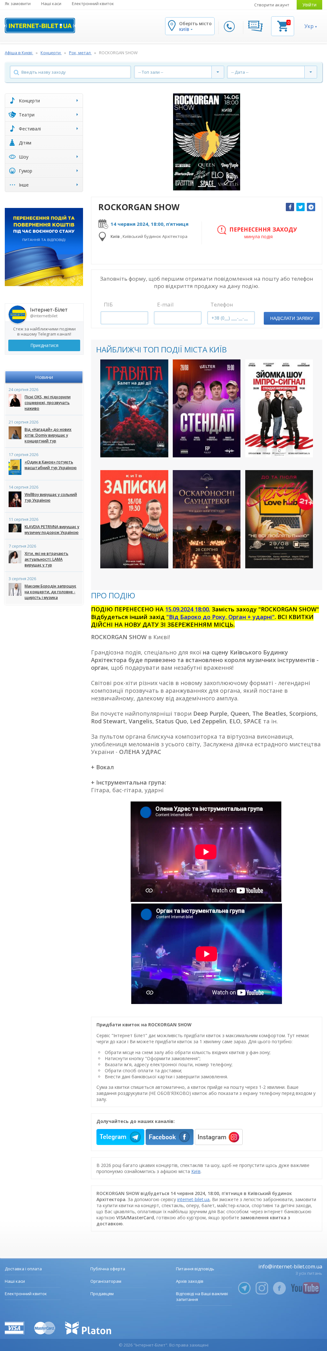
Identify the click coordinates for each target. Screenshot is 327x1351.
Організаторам (105, 1281)
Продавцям (102, 1293)
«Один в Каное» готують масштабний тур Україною (51, 464)
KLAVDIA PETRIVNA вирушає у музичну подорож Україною (52, 529)
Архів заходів (189, 1281)
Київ (196, 1171)
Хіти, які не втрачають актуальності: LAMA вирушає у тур (46, 559)
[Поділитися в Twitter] (300, 207)
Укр (309, 26)
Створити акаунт (271, 5)
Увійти (309, 5)
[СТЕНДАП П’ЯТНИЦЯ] (207, 408)
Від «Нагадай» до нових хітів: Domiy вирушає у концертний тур (48, 435)
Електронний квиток (93, 3)
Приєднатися (44, 345)
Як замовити (18, 3)
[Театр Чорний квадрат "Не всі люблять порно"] (279, 519)
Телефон (221, 304)
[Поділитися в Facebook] (290, 207)
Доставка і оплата (23, 1269)
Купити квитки (130, 447)
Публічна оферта (107, 1269)
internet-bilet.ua (193, 1199)
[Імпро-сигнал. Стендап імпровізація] (279, 408)
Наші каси (51, 3)
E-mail (165, 304)
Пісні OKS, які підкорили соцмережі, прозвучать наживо (48, 402)
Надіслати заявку (291, 318)
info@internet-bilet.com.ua (290, 1266)
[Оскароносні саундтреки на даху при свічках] (207, 519)
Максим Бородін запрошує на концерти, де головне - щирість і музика (50, 591)
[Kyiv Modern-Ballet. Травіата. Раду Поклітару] (134, 408)
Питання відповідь (195, 1269)
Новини (44, 377)
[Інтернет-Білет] (40, 25)
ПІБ (108, 304)
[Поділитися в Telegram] (311, 207)
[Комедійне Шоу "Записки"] (134, 519)
